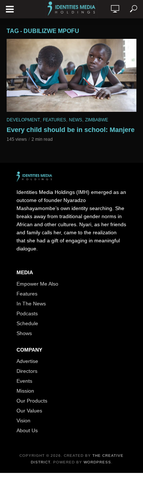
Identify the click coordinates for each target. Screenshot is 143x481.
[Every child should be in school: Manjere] (71, 75)
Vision (23, 420)
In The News (31, 303)
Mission (25, 391)
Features (54, 119)
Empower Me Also (37, 284)
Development (23, 119)
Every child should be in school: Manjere (71, 129)
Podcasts (27, 313)
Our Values (29, 411)
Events (24, 381)
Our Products (31, 401)
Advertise (27, 361)
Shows (24, 333)
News (75, 119)
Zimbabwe (96, 119)
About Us (27, 430)
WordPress (97, 462)
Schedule (27, 323)
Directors (26, 371)
